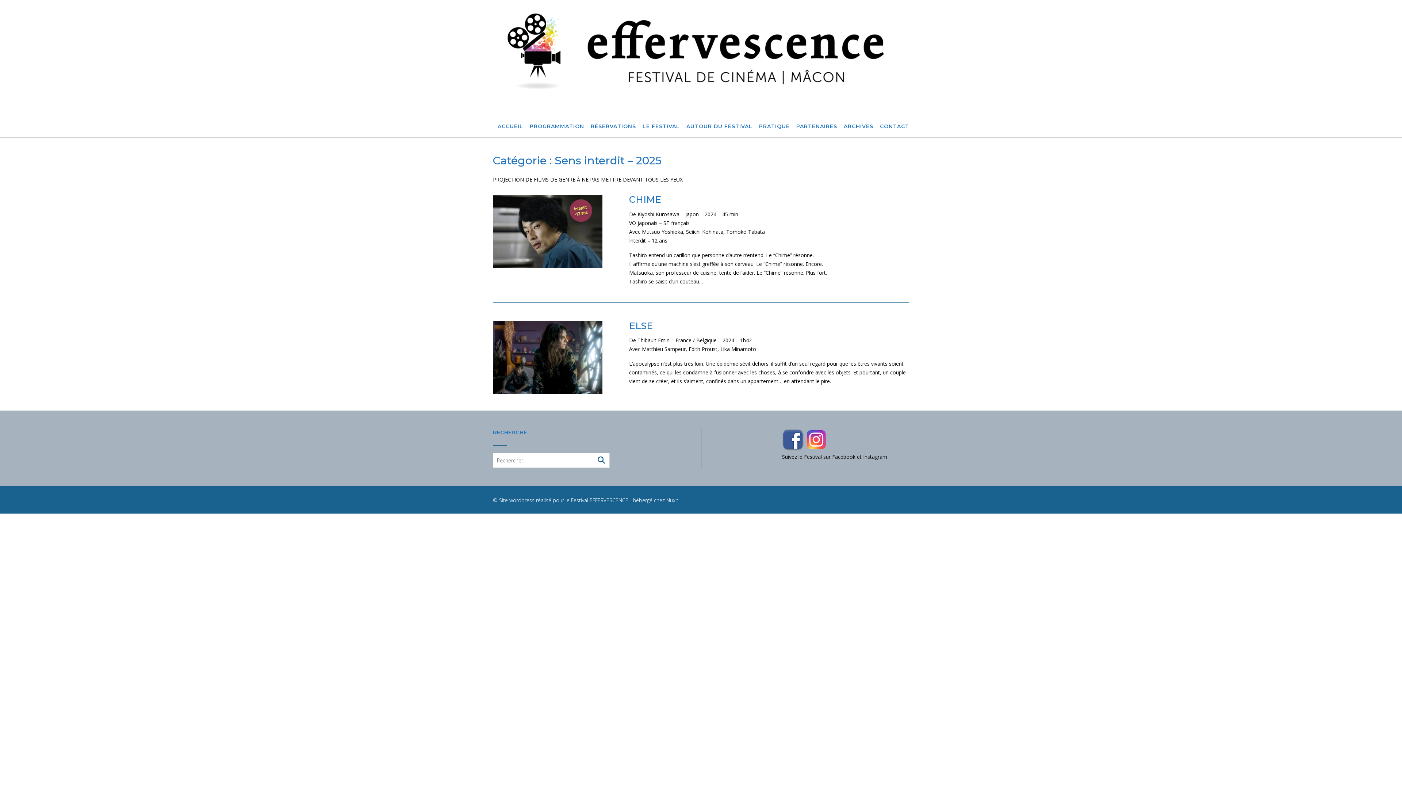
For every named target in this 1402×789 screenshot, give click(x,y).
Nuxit (672, 500)
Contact (894, 126)
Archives (858, 126)
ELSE (641, 325)
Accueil (510, 126)
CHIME (645, 199)
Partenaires (816, 126)
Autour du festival (719, 126)
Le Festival (661, 126)
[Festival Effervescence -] (701, 51)
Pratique (774, 126)
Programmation (557, 126)
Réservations (613, 126)
